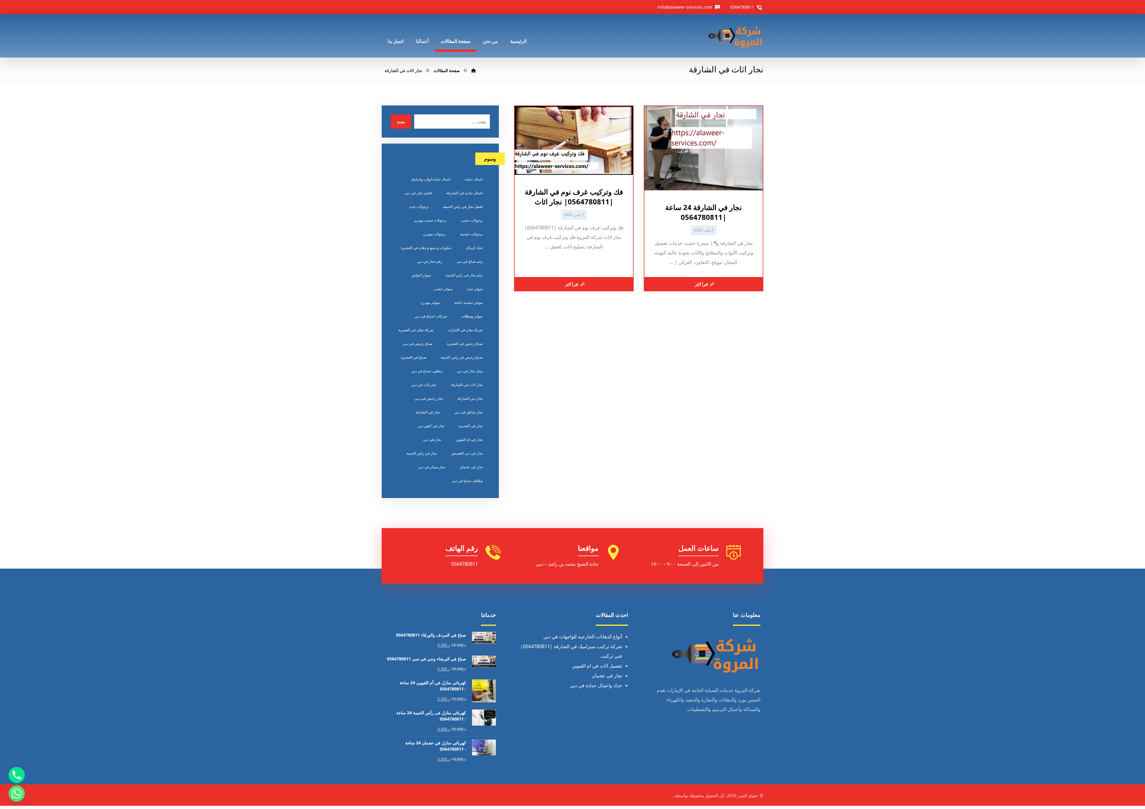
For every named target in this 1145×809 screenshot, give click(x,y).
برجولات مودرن (434, 234)
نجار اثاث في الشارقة (467, 384)
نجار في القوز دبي (431, 425)
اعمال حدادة (474, 179)
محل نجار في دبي (470, 371)
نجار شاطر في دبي (468, 412)
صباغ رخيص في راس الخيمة (462, 357)
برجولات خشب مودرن (430, 220)
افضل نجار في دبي (418, 192)
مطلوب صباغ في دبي (426, 371)
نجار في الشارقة (427, 412)
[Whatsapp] (17, 793)
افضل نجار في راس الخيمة (463, 206)
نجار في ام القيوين (469, 439)
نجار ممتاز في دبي (431, 466)
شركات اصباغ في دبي (430, 316)
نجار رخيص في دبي (428, 398)
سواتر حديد (475, 288)
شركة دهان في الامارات (465, 329)
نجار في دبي (432, 439)
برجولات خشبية (471, 234)
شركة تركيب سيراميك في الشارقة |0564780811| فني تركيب (571, 651)
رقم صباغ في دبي (470, 261)
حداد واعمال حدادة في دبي (596, 685)
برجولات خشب (472, 220)
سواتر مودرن (430, 302)
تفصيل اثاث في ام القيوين (597, 665)
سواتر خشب (443, 288)
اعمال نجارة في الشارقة (464, 192)
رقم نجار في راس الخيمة (464, 275)
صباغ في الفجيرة (413, 357)
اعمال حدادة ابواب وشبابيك (431, 179)
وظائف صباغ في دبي (467, 480)
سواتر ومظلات (472, 316)
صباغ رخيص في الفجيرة (465, 343)
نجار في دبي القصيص (467, 453)
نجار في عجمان (471, 466)
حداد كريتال (474, 247)
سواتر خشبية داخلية (468, 302)
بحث (401, 122)
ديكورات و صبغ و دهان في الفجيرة (426, 247)
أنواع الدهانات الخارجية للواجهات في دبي (582, 636)
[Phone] (17, 775)
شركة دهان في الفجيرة (416, 329)
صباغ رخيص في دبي (418, 343)
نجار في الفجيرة (471, 425)
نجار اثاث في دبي (424, 384)
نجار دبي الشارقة (470, 398)
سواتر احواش (421, 275)
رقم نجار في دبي (429, 261)
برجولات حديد (419, 206)
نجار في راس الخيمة (421, 453)
